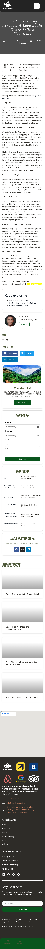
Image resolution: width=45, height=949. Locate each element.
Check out (8, 431)
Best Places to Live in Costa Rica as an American (31, 496)
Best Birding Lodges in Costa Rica (22, 303)
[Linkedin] (28, 549)
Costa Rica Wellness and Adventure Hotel (30, 487)
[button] (10, 353)
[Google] (13, 874)
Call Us (19, 944)
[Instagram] (22, 549)
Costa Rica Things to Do (18, 305)
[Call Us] (20, 941)
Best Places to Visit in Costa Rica (29, 525)
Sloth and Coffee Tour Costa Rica (29, 506)
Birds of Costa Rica (12, 67)
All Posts (24, 324)
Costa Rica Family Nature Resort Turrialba (30, 515)
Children (8, 449)
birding (5, 339)
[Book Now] (8, 941)
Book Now (22, 459)
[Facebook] (16, 549)
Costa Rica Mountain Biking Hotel (28, 477)
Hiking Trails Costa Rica (18, 300)
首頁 (5, 65)
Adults (7, 440)
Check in (8, 422)
